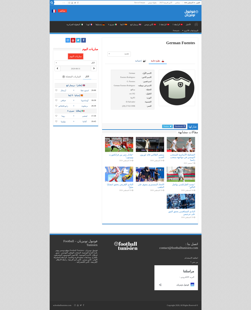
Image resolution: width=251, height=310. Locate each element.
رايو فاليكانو (63, 106)
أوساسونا (84, 100)
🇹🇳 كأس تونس (150, 24)
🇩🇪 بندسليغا (100, 24)
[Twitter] (75, 3)
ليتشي (84, 116)
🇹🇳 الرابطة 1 (178, 24)
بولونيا (63, 121)
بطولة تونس (152, 3)
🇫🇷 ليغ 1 (89, 24)
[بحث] (52, 2)
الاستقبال (196, 24)
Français (176, 30)
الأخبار (188, 24)
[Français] (54, 11)
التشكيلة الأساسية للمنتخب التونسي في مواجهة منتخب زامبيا (182, 157)
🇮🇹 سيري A (112, 24)
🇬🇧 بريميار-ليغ (135, 24)
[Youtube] (72, 3)
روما (63, 116)
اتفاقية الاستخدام (191, 258)
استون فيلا (85, 90)
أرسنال (63, 90)
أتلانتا (85, 121)
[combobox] (119, 54)
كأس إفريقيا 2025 (165, 3)
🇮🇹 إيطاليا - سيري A (75, 111)
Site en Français (139, 3)
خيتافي (63, 100)
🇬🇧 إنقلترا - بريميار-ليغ (75, 85)
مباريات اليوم (76, 56)
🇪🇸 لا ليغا (123, 24)
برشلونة (84, 106)
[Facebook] (78, 3)
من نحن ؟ (194, 262)
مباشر (177, 3)
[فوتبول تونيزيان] (190, 12)
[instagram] (69, 3)
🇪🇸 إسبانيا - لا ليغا (75, 95)
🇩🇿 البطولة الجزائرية (75, 24)
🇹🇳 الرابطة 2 (164, 24)
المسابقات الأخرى (191, 30)
